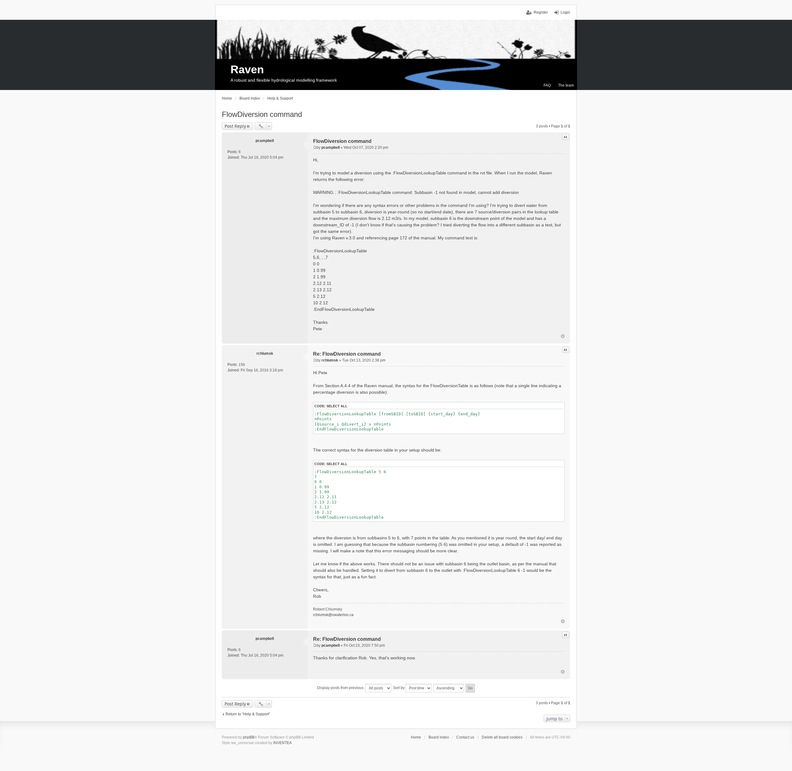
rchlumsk (264, 353)
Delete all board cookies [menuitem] (502, 737)
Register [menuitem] (541, 12)
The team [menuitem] (566, 85)
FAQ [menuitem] (547, 85)
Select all (336, 406)
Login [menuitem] (565, 12)
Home (416, 737)
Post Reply (235, 126)
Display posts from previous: (341, 688)
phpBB (248, 737)
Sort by (399, 688)
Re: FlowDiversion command (347, 354)
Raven (247, 69)
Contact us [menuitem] (465, 737)
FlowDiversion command (262, 114)
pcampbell (265, 141)
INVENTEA (282, 743)
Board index (438, 737)
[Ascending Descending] (449, 688)
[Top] (563, 336)
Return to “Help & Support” (248, 714)
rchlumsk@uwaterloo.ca (333, 615)
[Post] (314, 147)
